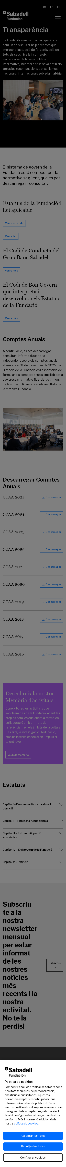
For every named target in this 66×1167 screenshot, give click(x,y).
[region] (33, 1113)
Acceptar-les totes (33, 1135)
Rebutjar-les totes (33, 1146)
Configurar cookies (33, 1157)
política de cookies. (26, 1123)
